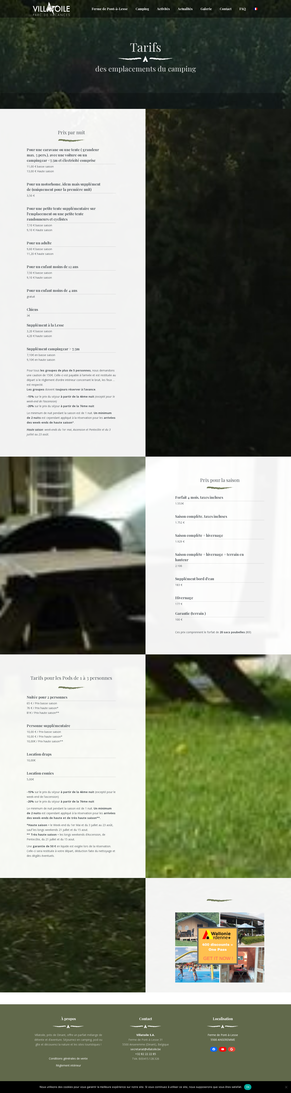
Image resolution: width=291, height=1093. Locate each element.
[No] (286, 1087)
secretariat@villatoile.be (145, 1049)
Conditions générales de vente (68, 1058)
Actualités (185, 9)
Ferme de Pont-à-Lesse (110, 9)
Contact (225, 9)
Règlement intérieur (68, 1065)
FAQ (242, 9)
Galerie (206, 9)
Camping (142, 9)
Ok (248, 1086)
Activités (163, 9)
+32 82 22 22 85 (145, 1054)
